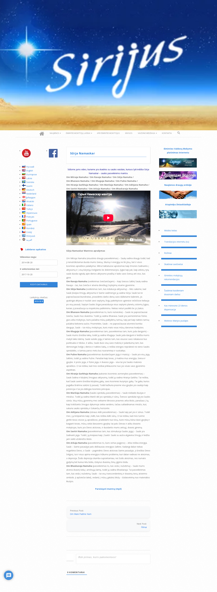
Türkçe (29, 209)
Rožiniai (168, 253)
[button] (179, 133)
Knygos (128, 133)
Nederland (31, 193)
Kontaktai (167, 133)
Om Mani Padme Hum (80, 514)
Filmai (144, 527)
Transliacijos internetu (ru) (176, 241)
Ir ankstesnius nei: (30, 269)
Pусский (30, 166)
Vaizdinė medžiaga (146, 133)
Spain (28, 224)
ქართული (30, 197)
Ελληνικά (30, 236)
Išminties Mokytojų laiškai (78, 133)
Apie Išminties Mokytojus (108, 133)
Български (31, 174)
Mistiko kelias (170, 230)
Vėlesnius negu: (28, 257)
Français (30, 216)
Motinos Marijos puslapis (176, 320)
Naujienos (54, 133)
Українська (31, 212)
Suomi (29, 186)
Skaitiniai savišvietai (173, 264)
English (29, 170)
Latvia (29, 178)
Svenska (30, 182)
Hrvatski (30, 201)
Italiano (29, 205)
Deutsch (30, 189)
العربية (29, 239)
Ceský (29, 232)
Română (30, 228)
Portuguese (31, 220)
